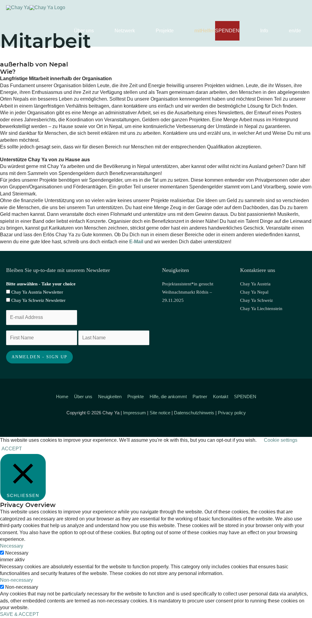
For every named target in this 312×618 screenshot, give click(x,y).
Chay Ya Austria (255, 283)
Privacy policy (232, 412)
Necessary (16, 552)
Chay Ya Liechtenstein (261, 308)
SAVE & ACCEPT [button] (19, 614)
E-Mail (136, 241)
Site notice (160, 412)
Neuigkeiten (110, 396)
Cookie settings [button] (280, 440)
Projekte (135, 396)
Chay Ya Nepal (254, 292)
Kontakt (220, 396)
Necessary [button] (11, 545)
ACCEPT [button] (12, 448)
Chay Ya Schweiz (256, 300)
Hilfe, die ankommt (168, 396)
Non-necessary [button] (16, 580)
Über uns (83, 396)
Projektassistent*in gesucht (187, 283)
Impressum (134, 412)
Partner (200, 396)
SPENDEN (245, 396)
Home (62, 396)
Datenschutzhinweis (194, 412)
